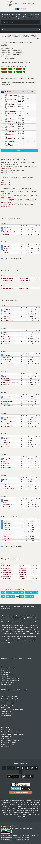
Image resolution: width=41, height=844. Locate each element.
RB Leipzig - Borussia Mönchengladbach (12, 734)
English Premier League (8, 668)
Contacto (26, 837)
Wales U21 (6, 316)
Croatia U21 (6, 397)
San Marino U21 (7, 320)
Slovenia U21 (7, 337)
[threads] (36, 768)
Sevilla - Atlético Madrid (7, 744)
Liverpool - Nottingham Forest (9, 701)
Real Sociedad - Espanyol (8, 742)
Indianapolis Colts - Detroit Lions (10, 697)
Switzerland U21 (8, 401)
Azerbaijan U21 (7, 465)
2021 (26, 592)
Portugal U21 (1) (8, 280)
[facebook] (4, 768)
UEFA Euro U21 (9, 92)
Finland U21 (6, 311)
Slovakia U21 (7, 355)
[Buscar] (38, 22)
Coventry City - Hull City (7, 705)
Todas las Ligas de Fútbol (22, 839)
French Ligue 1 (5, 676)
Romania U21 (7, 419)
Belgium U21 (7, 484)
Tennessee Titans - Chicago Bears (10, 699)
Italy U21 (5, 250)
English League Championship (10, 680)
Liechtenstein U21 (8, 405)
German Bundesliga (6, 674)
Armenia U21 (7, 507)
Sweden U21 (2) (24, 278)
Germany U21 (7, 230)
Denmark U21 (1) (8, 278)
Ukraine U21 (6, 399)
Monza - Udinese (6, 711)
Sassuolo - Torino (6, 707)
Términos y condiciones (31, 835)
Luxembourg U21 (8, 364)
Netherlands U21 (8, 357)
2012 (31, 596)
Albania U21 (6, 384)
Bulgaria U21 (7, 339)
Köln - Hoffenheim (6, 728)
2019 (36, 592)
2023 (17, 592)
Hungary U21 (7, 380)
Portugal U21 (7, 246)
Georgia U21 (6, 362)
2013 (26, 596)
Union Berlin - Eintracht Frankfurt (10, 730)
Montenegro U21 (8, 422)
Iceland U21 (6, 502)
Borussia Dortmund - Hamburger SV (11, 740)
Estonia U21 (6, 341)
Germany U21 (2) (25, 280)
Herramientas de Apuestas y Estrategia (12, 835)
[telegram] (32, 768)
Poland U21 (6, 442)
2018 (3, 596)
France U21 (6, 500)
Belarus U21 (6, 509)
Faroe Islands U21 (8, 426)
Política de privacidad (7, 837)
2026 (3, 592)
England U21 (7, 252)
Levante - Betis (5, 738)
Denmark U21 (7, 227)
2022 (22, 592)
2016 (12, 596)
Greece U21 (6, 440)
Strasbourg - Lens (6, 746)
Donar (2, 839)
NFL (2, 666)
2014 (22, 596)
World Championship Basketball (10, 678)
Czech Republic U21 (9, 232)
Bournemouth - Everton (7, 703)
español (15, 3)
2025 (7, 592)
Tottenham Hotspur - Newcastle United (12, 709)
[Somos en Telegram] (16, 9)
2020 (31, 592)
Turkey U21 (6, 444)
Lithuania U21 (7, 318)
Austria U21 (6, 378)
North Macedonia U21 (9, 467)
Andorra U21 (6, 343)
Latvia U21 (6, 403)
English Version (9, 839)
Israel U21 (6, 461)
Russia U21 (6, 334)
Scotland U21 (7, 359)
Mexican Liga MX (6, 684)
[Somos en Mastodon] (20, 9)
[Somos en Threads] (18, 9)
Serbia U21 (6, 234)
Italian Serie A (5, 670)
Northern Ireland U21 (9, 488)
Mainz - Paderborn (6, 736)
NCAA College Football (7, 682)
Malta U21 (6, 447)
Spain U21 (6, 376)
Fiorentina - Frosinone (7, 713)
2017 (7, 596)
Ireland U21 (6, 424)
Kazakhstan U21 (8, 504)
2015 (17, 596)
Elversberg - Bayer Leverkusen (10, 732)
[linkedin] (13, 768)
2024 (12, 592)
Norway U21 (6, 463)
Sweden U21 (7, 248)
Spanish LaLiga (5, 672)
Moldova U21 (7, 314)
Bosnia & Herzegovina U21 (11, 382)
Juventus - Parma (6, 715)
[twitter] (9, 768)
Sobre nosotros (18, 837)
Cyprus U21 (6, 486)
